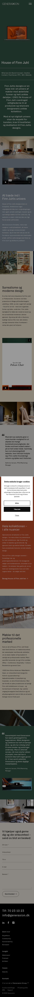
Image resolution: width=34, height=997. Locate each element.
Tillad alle (17, 509)
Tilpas (17, 515)
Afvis (17, 503)
